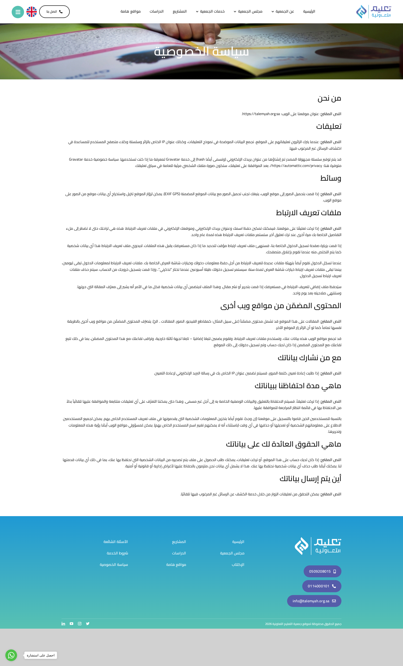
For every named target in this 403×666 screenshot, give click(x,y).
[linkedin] (63, 623)
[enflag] (31, 8)
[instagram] (79, 623)
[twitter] (88, 623)
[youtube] (71, 623)
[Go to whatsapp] (11, 655)
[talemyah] (318, 539)
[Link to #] (18, 12)
